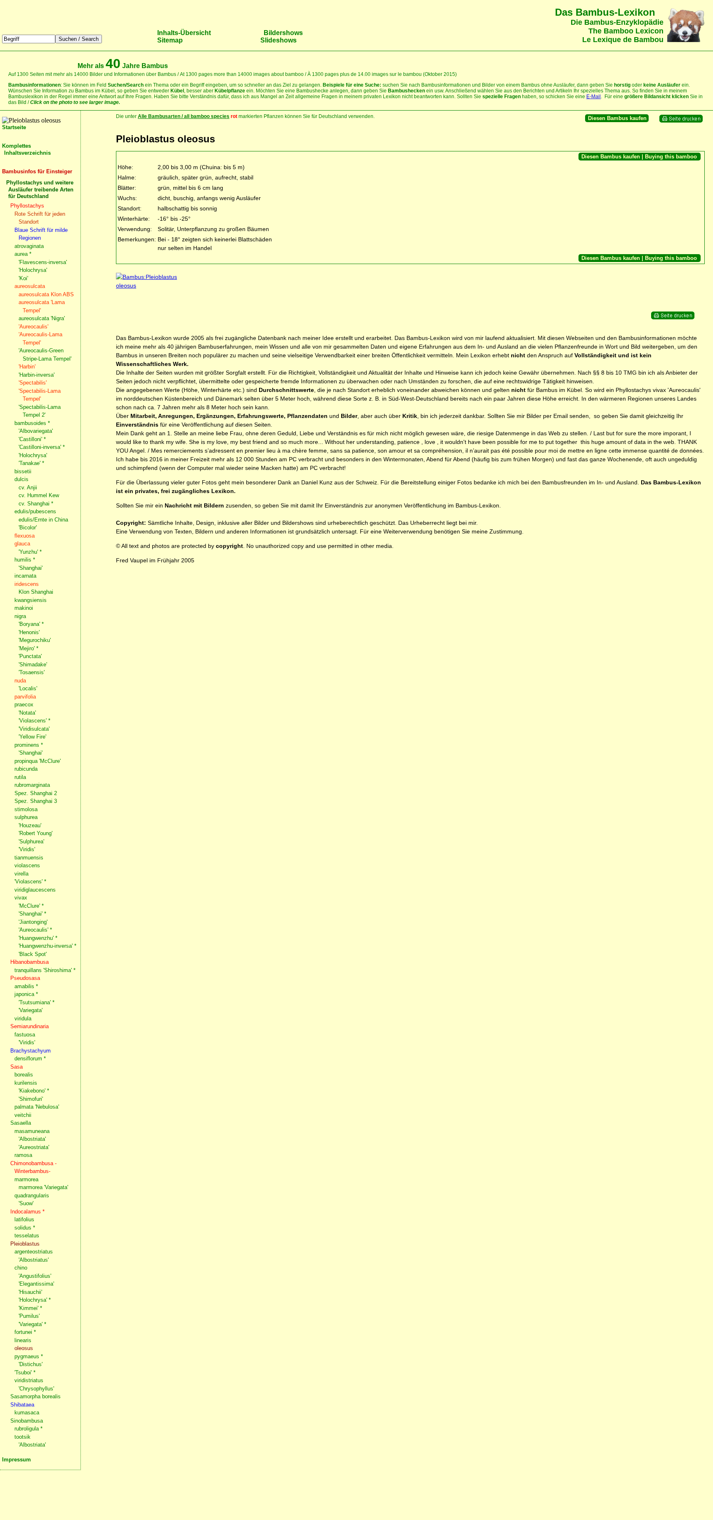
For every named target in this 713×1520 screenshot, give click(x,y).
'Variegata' (30, 1010)
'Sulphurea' (31, 841)
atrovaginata (29, 246)
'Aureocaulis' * (35, 930)
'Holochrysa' (33, 270)
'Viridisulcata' (34, 729)
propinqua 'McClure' (37, 761)
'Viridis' (27, 849)
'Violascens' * (34, 721)
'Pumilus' (29, 1316)
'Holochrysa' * (35, 1300)
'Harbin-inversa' (36, 375)
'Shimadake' (33, 664)
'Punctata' (30, 656)
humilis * (24, 560)
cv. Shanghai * (36, 503)
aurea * (22, 254)
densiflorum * (30, 1058)
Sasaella (20, 1123)
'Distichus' (30, 1364)
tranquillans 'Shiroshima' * (45, 970)
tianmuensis (28, 857)
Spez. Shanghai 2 (35, 793)
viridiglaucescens (35, 890)
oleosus (23, 1348)
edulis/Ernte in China (43, 520)
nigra (20, 616)
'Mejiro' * (28, 648)
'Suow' (26, 1203)
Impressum (16, 1459)
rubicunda (26, 769)
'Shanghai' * (32, 914)
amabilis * (26, 986)
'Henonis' (29, 632)
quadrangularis (31, 1195)
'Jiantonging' (33, 922)
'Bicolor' (28, 527)
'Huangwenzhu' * (38, 938)
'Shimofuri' (31, 1099)
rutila (20, 777)
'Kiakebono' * (34, 1091)
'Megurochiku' (35, 640)
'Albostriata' (32, 1139)
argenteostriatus (33, 1252)
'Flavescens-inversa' (43, 262)
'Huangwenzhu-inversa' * (47, 946)
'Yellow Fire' (32, 737)
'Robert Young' (35, 833)
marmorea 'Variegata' (43, 1187)
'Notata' (27, 713)
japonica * (26, 994)
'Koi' (23, 278)
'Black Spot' (33, 954)
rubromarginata (32, 785)
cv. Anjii (28, 487)
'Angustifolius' (35, 1276)
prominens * (28, 745)
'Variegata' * (32, 1324)
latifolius (24, 1219)
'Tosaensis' (32, 672)
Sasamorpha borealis (35, 1396)
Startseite (14, 127)
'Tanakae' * (31, 463)
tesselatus (26, 1235)
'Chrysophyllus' (36, 1388)
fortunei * (25, 1332)
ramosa (23, 1155)
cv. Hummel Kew (39, 495)
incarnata (25, 576)
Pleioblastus (25, 1244)
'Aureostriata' (34, 1147)
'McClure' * (31, 906)
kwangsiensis (30, 600)
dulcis (21, 479)
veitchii (22, 1115)
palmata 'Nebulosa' (36, 1107)
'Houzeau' (30, 825)
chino (20, 1268)
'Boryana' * (31, 624)
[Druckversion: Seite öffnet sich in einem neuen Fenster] (681, 121)
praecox (23, 704)
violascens (27, 865)
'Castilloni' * (32, 439)
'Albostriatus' (34, 1260)
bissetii (22, 471)
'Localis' (28, 688)
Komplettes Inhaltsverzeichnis (26, 149)
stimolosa (26, 809)
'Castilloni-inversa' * (42, 447)
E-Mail (593, 96)
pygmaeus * (28, 1356)
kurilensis (25, 1083)
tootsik (22, 1437)
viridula (22, 1018)
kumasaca (26, 1412)
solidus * (24, 1228)
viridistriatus (28, 1380)
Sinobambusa (26, 1421)
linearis (22, 1340)
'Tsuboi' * (24, 1372)
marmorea (26, 1179)
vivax (20, 898)
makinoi (23, 608)
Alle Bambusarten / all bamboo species (183, 116)
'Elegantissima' (36, 1284)
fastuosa (24, 1034)
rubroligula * (28, 1429)
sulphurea (26, 817)
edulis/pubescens (35, 511)
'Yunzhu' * (30, 552)
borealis (23, 1075)
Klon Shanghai (36, 592)
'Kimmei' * (30, 1308)
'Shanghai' (30, 568)
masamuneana (32, 1131)
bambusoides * (32, 423)
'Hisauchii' (30, 1292)
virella (21, 874)
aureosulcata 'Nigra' (42, 318)
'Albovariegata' (36, 431)
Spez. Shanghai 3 (35, 801)
